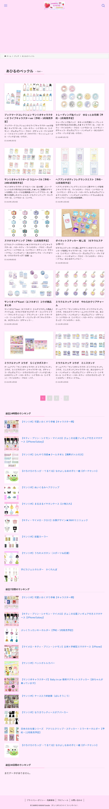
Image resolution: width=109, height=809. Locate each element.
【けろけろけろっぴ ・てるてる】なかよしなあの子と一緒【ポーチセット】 (59, 471)
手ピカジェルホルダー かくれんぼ (39, 569)
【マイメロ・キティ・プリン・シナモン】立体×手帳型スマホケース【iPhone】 (62, 646)
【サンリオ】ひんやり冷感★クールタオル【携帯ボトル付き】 (52, 454)
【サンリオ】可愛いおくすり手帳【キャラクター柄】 (48, 421)
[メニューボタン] (5, 5)
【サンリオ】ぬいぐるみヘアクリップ (40, 487)
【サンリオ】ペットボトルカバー (38, 663)
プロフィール (62, 800)
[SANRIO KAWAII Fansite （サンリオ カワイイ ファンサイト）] (54, 5)
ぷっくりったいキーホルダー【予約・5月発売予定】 (47, 630)
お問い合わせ (76, 800)
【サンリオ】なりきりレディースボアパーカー (44, 712)
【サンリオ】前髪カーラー (34, 536)
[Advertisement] (54, 32)
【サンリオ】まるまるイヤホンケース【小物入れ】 (47, 503)
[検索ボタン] (103, 5)
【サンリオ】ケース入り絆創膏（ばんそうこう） (46, 695)
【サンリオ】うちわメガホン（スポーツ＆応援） (46, 553)
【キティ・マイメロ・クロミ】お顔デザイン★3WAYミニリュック (54, 520)
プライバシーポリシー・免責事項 (40, 800)
